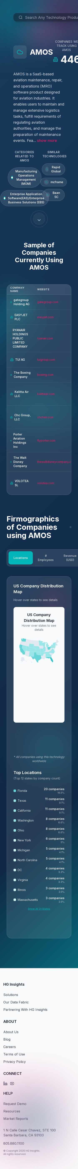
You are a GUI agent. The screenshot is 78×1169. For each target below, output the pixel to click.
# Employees (46, 558)
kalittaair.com (46, 394)
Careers (9, 1047)
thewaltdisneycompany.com (56, 462)
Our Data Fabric (16, 1002)
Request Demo (14, 1104)
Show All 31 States (39, 908)
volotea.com (45, 483)
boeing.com (45, 374)
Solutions (10, 995)
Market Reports (15, 1119)
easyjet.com (45, 317)
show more (47, 140)
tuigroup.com (46, 359)
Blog (6, 1039)
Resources (11, 1111)
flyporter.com (46, 440)
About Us (11, 1032)
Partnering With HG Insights (25, 1010)
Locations (21, 558)
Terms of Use (14, 1054)
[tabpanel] (39, 757)
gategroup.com (47, 302)
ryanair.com (45, 338)
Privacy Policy (14, 1062)
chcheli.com (45, 417)
